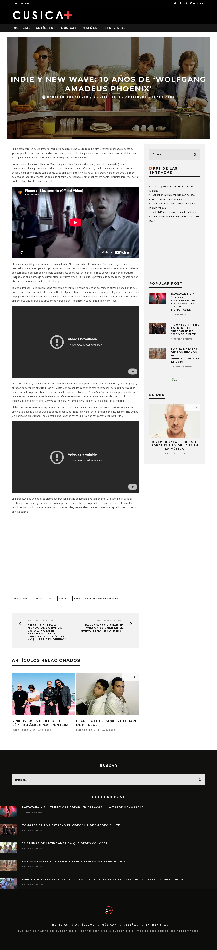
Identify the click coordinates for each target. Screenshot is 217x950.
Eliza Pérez (20, 730)
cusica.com (21, 3)
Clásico (38, 598)
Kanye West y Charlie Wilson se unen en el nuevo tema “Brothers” (102, 628)
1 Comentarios (182, 339)
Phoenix (64, 598)
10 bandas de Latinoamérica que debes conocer (65, 843)
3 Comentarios (182, 314)
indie (51, 598)
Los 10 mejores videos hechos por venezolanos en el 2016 (73, 861)
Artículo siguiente (110, 621)
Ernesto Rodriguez (68, 97)
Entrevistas (114, 28)
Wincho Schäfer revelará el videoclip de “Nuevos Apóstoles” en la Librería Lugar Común (102, 879)
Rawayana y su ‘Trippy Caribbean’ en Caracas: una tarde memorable (184, 302)
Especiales (163, 97)
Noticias (22, 28)
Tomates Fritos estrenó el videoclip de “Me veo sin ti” (185, 329)
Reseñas (89, 28)
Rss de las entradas (163, 170)
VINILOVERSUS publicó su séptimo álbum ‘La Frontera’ (41, 723)
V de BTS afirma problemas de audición (174, 212)
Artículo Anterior (41, 621)
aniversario (21, 598)
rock (77, 598)
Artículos (46, 28)
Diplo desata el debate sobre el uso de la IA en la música (174, 445)
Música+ (68, 28)
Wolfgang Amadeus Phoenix (101, 598)
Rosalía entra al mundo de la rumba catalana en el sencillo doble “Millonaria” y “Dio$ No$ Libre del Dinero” (47, 632)
